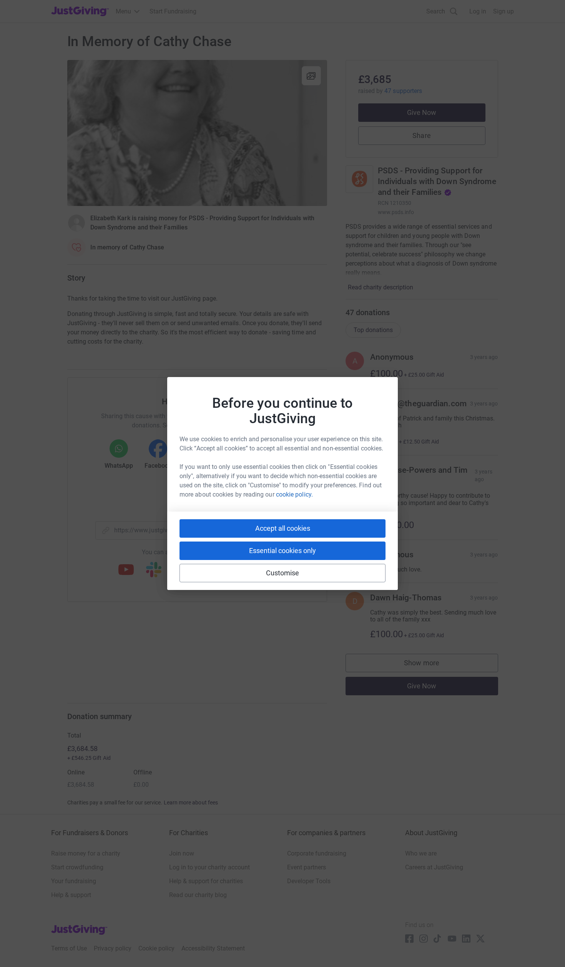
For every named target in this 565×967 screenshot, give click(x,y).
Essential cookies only (282, 551)
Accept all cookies (282, 528)
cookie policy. (294, 494)
